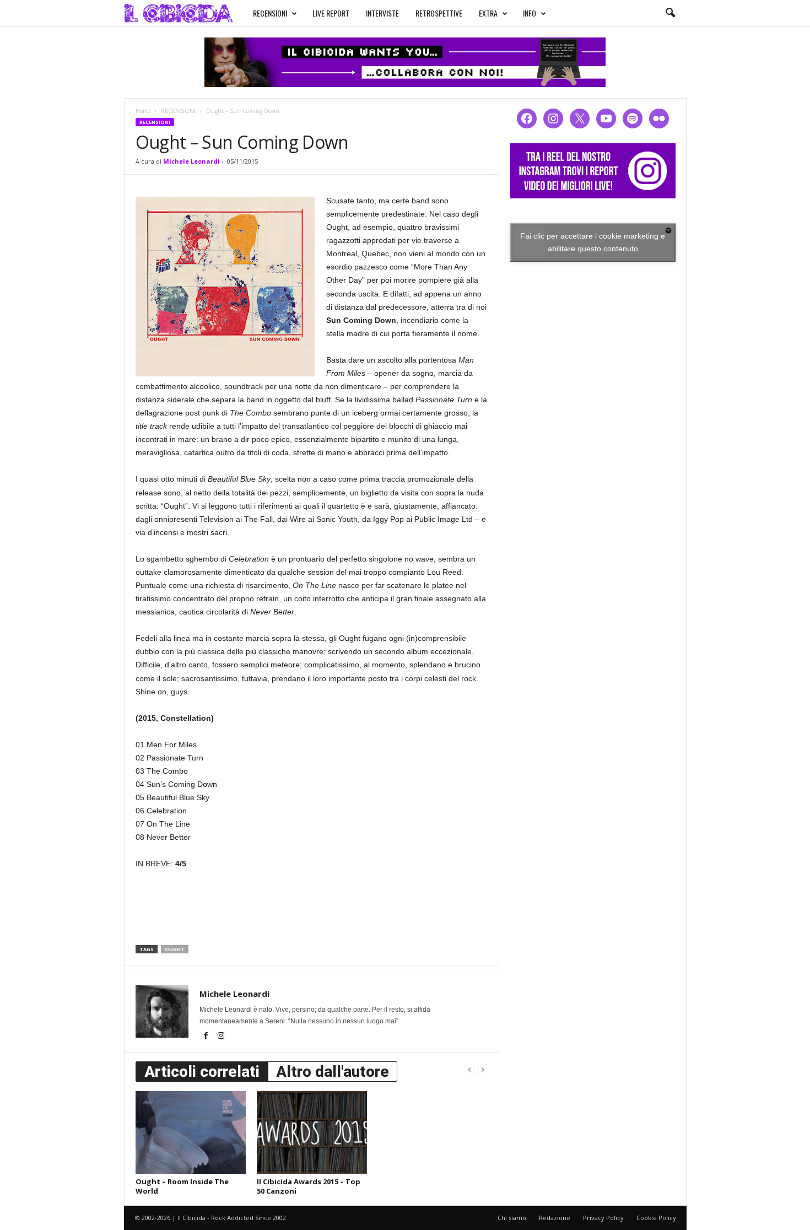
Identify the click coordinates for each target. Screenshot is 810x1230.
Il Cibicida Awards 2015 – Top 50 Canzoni (308, 1186)
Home (143, 111)
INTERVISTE (382, 13)
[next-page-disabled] (482, 1069)
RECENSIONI (270, 13)
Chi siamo (512, 1217)
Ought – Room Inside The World (182, 1186)
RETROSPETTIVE (438, 13)
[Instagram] (221, 1036)
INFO (529, 13)
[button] (670, 13)
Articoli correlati (202, 1071)
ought (175, 949)
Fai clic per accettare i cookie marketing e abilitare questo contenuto (592, 242)
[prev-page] (469, 1069)
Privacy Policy (603, 1217)
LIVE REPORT (330, 13)
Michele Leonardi (191, 161)
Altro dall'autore (332, 1071)
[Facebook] (206, 1036)
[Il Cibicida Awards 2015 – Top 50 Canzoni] (312, 1132)
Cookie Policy (656, 1217)
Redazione (554, 1217)
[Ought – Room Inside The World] (191, 1132)
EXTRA (488, 13)
